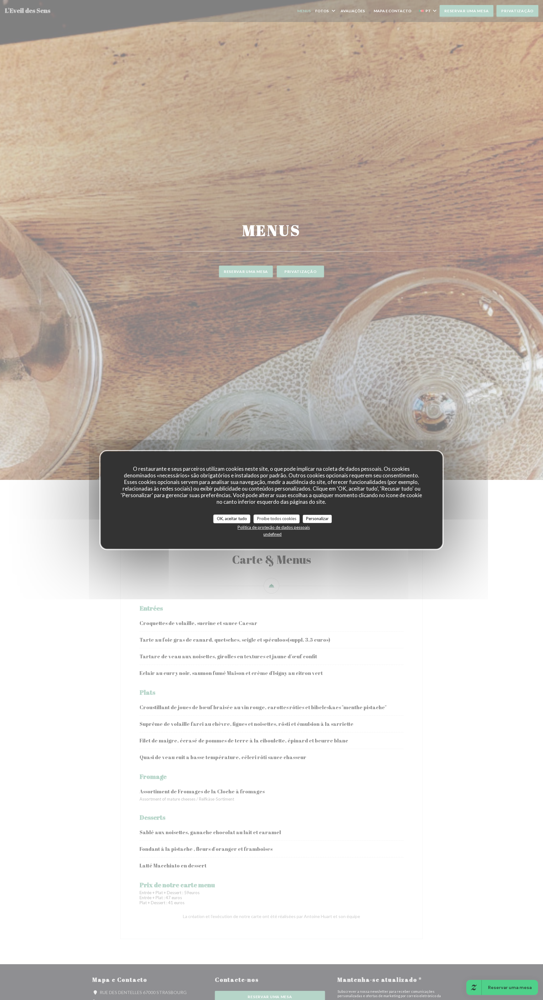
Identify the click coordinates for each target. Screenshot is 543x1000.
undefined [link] (272, 534)
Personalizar (317, 518)
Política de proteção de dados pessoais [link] (274, 527)
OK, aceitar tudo (232, 518)
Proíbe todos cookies (276, 518)
